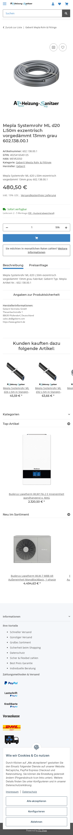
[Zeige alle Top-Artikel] (68, 424)
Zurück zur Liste (13, 27)
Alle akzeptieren (36, 800)
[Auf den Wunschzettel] (63, 47)
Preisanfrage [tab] (38, 265)
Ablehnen (36, 821)
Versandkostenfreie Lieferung (38, 195)
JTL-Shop (42, 830)
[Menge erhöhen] (66, 227)
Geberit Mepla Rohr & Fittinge (33, 162)
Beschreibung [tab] (13, 265)
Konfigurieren (36, 811)
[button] (53, 4)
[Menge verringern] (7, 227)
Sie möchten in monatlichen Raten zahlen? (36, 250)
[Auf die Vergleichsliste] (53, 47)
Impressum (12, 791)
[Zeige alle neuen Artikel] (68, 514)
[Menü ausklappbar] (4, 2)
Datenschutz (29, 791)
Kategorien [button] (11, 414)
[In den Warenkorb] (6, 39)
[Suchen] (66, 13)
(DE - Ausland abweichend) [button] (41, 213)
